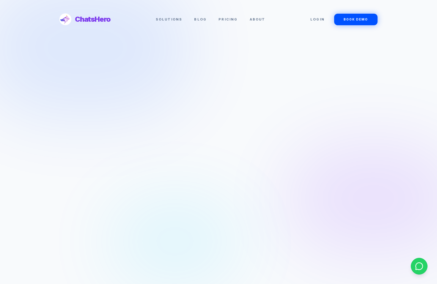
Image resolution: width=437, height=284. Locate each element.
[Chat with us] (419, 266)
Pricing (228, 19)
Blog (200, 19)
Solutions (169, 19)
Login (317, 19)
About (257, 19)
